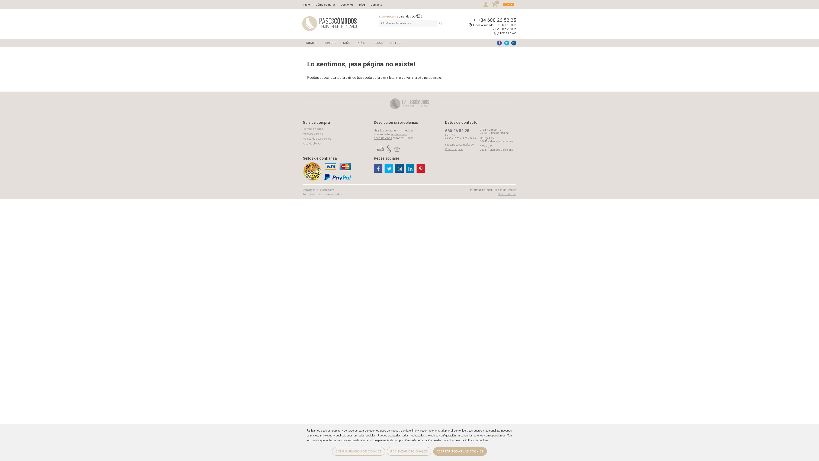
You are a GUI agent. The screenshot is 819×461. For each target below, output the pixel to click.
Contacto (376, 4)
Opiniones (347, 4)
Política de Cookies (505, 189)
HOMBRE (330, 43)
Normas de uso (507, 194)
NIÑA (360, 43)
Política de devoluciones (317, 138)
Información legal (481, 189)
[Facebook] (499, 43)
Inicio (306, 4)
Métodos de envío (313, 133)
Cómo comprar (325, 4)
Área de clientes (312, 143)
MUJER (311, 43)
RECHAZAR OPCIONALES (409, 451)
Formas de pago (313, 128)
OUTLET (396, 43)
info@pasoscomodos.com (460, 144)
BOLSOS (377, 43)
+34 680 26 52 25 (497, 20)
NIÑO (346, 43)
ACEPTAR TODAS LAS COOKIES (460, 451)
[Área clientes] (486, 4)
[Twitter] (506, 43)
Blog (362, 4)
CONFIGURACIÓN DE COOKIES (358, 451)
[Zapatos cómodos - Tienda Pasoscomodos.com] (329, 24)
